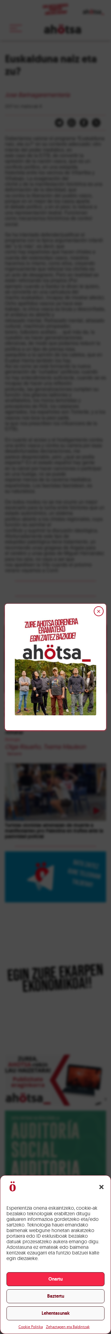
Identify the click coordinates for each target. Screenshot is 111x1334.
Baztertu (55, 1296)
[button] (101, 1187)
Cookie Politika (30, 1326)
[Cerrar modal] (99, 611)
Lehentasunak (56, 1313)
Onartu (55, 1279)
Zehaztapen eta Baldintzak (68, 1326)
